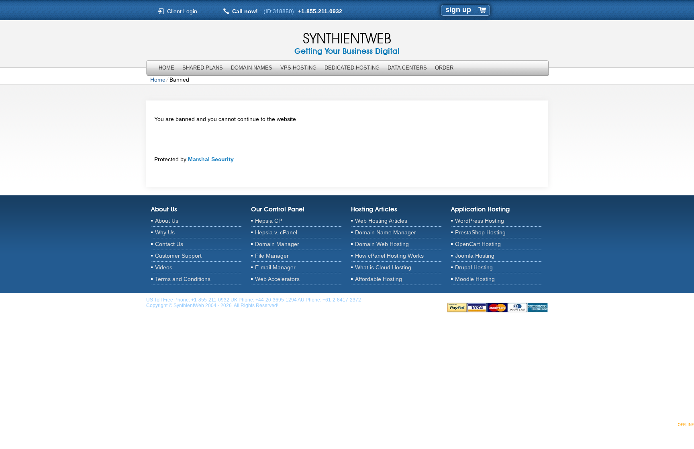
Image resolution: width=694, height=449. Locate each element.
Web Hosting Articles (381, 220)
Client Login (182, 11)
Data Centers (407, 68)
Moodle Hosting (475, 279)
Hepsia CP (268, 220)
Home (166, 68)
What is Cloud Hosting (383, 267)
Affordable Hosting (378, 279)
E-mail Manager (275, 267)
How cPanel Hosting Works (389, 255)
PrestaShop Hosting (480, 232)
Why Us (165, 232)
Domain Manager (277, 244)
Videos (163, 267)
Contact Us (169, 244)
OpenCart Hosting (478, 244)
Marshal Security (211, 159)
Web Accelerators (277, 279)
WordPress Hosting (479, 220)
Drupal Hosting (474, 267)
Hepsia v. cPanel (276, 232)
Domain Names (251, 68)
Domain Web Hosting (382, 244)
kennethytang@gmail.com (390, 300)
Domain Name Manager (385, 232)
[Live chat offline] (666, 424)
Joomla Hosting (474, 255)
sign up (458, 10)
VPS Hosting (298, 68)
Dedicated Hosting (352, 68)
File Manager (272, 255)
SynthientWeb (347, 38)
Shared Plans (202, 68)
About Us (166, 220)
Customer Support (178, 255)
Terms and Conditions (182, 279)
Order (444, 68)
